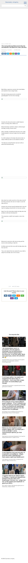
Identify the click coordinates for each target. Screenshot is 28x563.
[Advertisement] (14, 25)
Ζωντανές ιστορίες (11, 2)
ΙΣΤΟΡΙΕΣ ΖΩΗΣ (17, 49)
